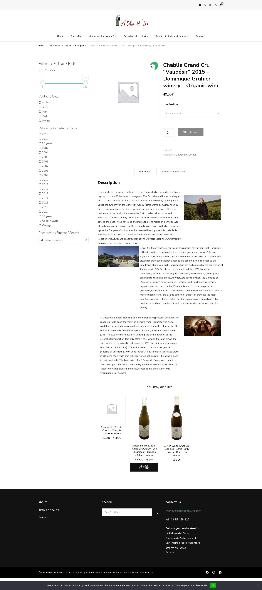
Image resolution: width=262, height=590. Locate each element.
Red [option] (44, 116)
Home (60, 36)
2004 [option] (45, 152)
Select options (112, 411)
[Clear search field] (87, 240)
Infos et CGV (146, 572)
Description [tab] (145, 171)
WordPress (132, 572)
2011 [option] (45, 184)
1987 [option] (45, 148)
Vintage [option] (47, 225)
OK (213, 585)
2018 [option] (45, 134)
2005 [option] (45, 157)
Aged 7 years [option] (50, 221)
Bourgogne (182, 154)
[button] (152, 67)
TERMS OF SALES (49, 510)
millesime (171, 104)
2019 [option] (45, 139)
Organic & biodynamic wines (170, 36)
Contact (200, 36)
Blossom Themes (101, 572)
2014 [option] (45, 198)
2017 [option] (45, 212)
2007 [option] (45, 166)
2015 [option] (45, 202)
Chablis (192, 154)
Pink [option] (44, 111)
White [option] (46, 121)
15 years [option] (47, 143)
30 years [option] (47, 216)
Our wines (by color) (135, 36)
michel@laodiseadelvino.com (183, 511)
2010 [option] (45, 180)
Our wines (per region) (101, 36)
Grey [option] (45, 107)
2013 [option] (45, 193)
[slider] (42, 83)
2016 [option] (45, 207)
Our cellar (76, 36)
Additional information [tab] (173, 171)
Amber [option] (46, 102)
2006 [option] (45, 161)
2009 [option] (45, 175)
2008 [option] (45, 171)
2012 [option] (45, 189)
